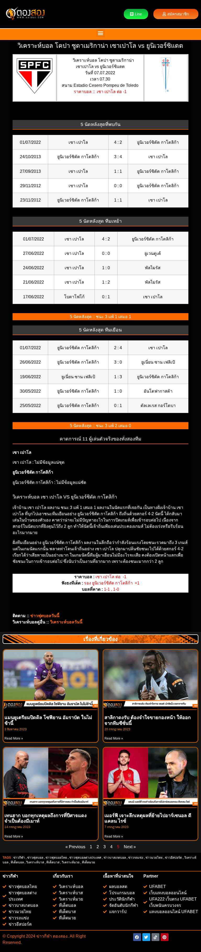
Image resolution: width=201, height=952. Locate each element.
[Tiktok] (155, 937)
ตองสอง (60, 936)
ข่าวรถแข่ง (135, 857)
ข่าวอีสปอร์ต (173, 857)
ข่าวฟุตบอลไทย (56, 857)
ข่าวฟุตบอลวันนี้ (44, 615)
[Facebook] (137, 937)
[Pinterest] (165, 937)
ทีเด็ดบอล (17, 862)
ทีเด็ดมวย (89, 862)
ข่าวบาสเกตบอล (115, 857)
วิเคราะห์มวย (71, 862)
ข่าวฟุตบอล (35, 857)
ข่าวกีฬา (19, 857)
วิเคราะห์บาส (35, 862)
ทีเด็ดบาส (52, 862)
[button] (100, 33)
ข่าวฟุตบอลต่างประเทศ (85, 857)
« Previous (75, 847)
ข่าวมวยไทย (154, 857)
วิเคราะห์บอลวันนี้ (66, 622)
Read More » (13, 738)
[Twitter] (146, 937)
